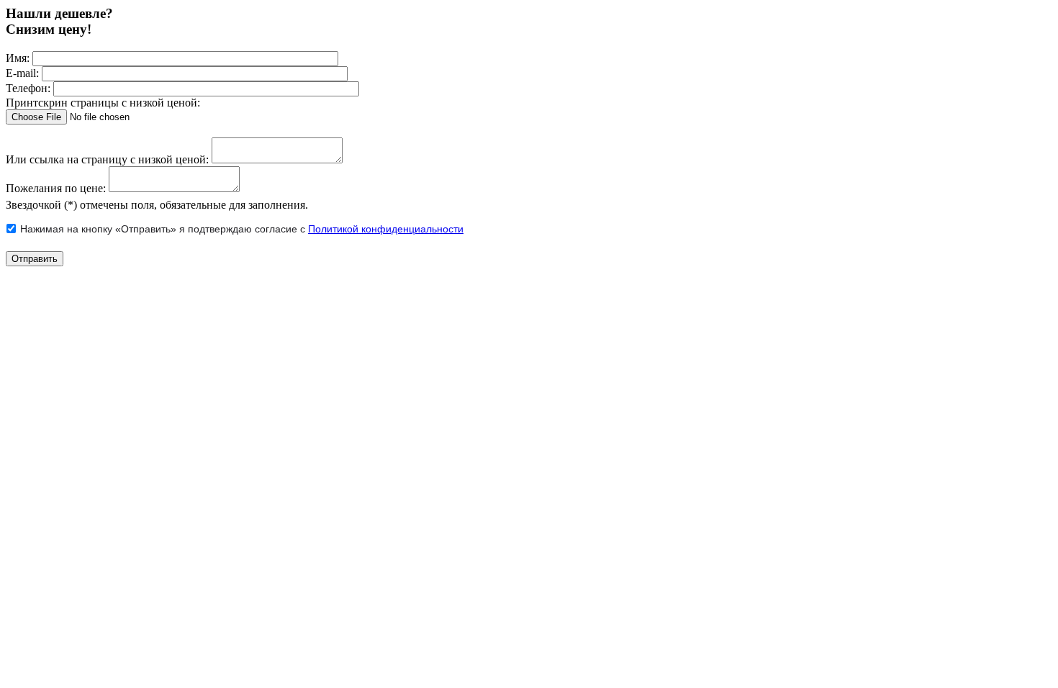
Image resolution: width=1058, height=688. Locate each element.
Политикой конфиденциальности (386, 229)
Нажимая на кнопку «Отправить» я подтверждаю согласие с (242, 229)
